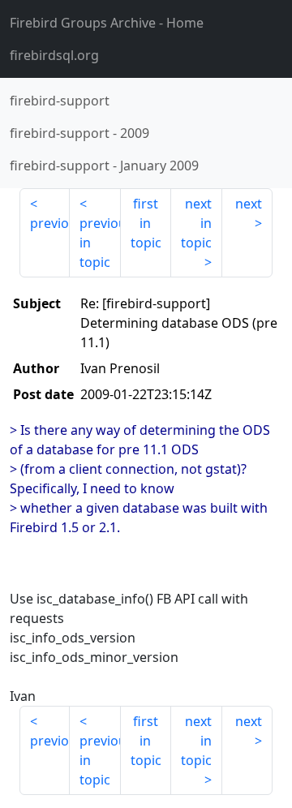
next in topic (196, 223)
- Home (107, 23)
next (248, 204)
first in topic (146, 223)
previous (50, 223)
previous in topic (99, 242)
